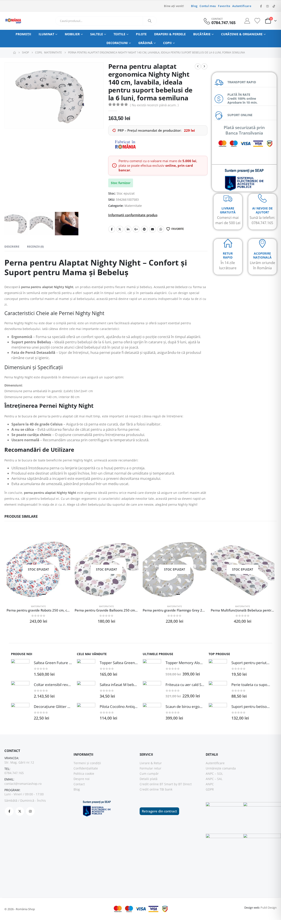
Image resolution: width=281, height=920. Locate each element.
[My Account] (247, 21)
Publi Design (269, 907)
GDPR (210, 789)
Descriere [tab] (11, 246)
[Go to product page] (20, 668)
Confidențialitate (86, 768)
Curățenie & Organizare (242, 34)
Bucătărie (202, 34)
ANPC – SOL (214, 773)
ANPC (210, 784)
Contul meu (208, 6)
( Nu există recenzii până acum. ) (154, 105)
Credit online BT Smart (156, 784)
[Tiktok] (274, 6)
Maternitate (133, 206)
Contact (79, 784)
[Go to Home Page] (14, 52)
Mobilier (72, 34)
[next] (204, 66)
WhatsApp (160, 229)
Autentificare (241, 6)
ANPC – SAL (214, 779)
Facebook (111, 229)
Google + (136, 229)
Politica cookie (84, 773)
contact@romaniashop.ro (22, 784)
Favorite (224, 6)
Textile (119, 34)
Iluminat (46, 34)
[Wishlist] (257, 21)
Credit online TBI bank (156, 789)
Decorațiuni (117, 43)
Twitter (119, 229)
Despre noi (82, 779)
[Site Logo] (13, 21)
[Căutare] (150, 20)
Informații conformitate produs (132, 215)
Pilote (141, 34)
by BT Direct (183, 784)
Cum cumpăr (149, 773)
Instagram (30, 811)
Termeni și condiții (87, 763)
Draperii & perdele (170, 34)
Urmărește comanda (221, 768)
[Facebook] (261, 6)
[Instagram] (267, 6)
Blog (194, 6)
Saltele (96, 34)
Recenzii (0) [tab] (35, 246)
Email (152, 229)
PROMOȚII (23, 34)
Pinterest (144, 229)
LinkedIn (127, 229)
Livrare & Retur (151, 763)
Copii (167, 43)
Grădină (145, 43)
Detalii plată (148, 779)
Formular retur (150, 768)
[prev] (198, 66)
